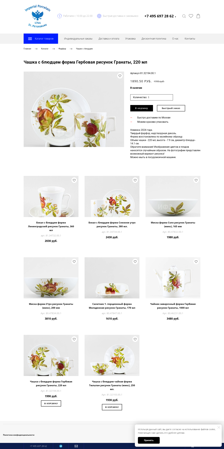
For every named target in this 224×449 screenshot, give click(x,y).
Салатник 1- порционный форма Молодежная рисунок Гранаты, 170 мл (112, 305)
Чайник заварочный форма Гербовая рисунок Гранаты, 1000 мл (173, 305)
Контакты (190, 38)
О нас (175, 38)
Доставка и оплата (109, 38)
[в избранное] (120, 75)
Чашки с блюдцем (84, 49)
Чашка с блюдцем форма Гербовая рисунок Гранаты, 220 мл (51, 383)
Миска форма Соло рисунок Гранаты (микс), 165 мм (173, 224)
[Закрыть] (218, 427)
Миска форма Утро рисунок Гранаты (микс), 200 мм (51, 305)
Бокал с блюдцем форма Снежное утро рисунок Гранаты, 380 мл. (112, 224)
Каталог (44, 49)
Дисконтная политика (154, 38)
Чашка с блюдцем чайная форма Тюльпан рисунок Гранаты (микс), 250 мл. (112, 385)
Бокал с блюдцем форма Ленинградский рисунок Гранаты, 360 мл (51, 226)
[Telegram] (60, 446)
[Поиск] (184, 16)
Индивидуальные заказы (78, 38)
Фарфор (62, 49)
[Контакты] (76, 446)
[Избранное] (191, 16)
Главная (27, 49)
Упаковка (130, 38)
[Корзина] (198, 16)
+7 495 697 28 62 (160, 15)
